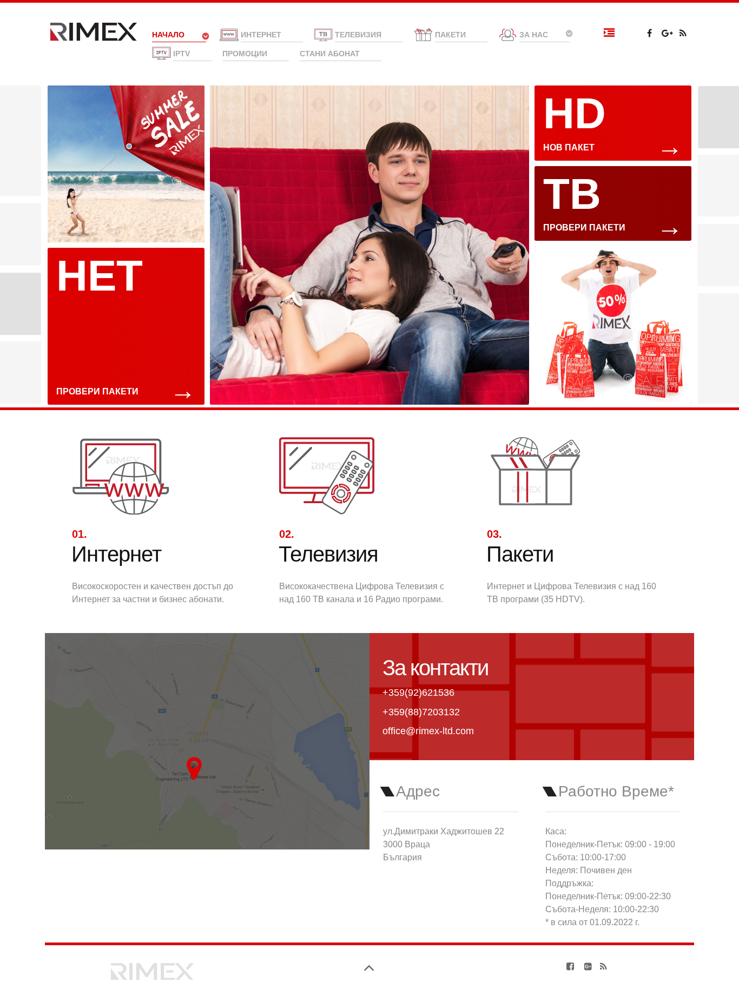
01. (79, 534)
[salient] (93, 32)
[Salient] (153, 969)
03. (494, 534)
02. (286, 534)
